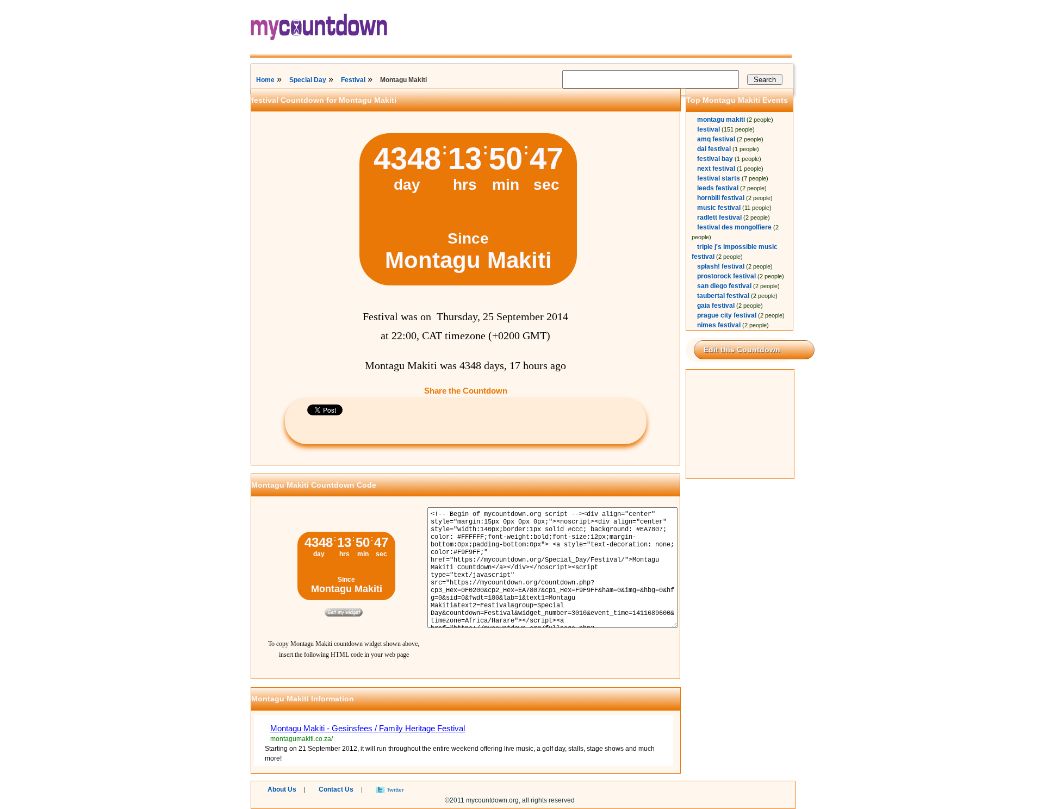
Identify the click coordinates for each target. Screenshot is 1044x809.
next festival (716, 168)
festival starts (718, 178)
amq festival (716, 139)
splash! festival (720, 266)
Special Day (307, 80)
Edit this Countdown (742, 349)
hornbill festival (720, 198)
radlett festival (719, 217)
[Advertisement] (740, 424)
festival (708, 129)
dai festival (714, 149)
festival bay (715, 159)
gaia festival (716, 305)
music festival (719, 207)
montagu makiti (721, 119)
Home (265, 80)
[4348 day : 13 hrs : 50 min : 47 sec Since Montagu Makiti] (468, 283)
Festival (353, 80)
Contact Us (336, 789)
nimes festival (719, 325)
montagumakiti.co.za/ (301, 739)
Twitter (395, 790)
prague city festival (726, 315)
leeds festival (717, 188)
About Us (282, 789)
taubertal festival (723, 296)
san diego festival (724, 286)
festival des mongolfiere (734, 227)
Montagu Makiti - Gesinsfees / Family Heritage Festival (367, 728)
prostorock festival (726, 276)
